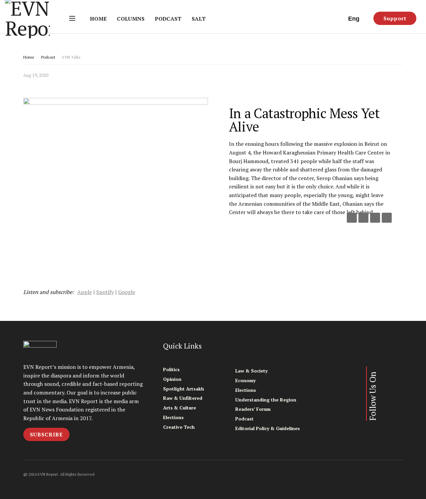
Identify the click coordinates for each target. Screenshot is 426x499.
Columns (130, 18)
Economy (245, 380)
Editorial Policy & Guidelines (267, 428)
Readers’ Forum (253, 409)
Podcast (168, 18)
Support (394, 18)
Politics (171, 369)
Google (126, 292)
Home (98, 18)
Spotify (105, 292)
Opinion (172, 379)
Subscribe (46, 434)
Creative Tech (179, 427)
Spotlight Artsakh (183, 388)
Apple (84, 292)
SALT (199, 18)
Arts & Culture (179, 407)
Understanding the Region (265, 399)
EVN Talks (71, 57)
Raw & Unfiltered (182, 398)
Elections (173, 417)
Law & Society (251, 371)
